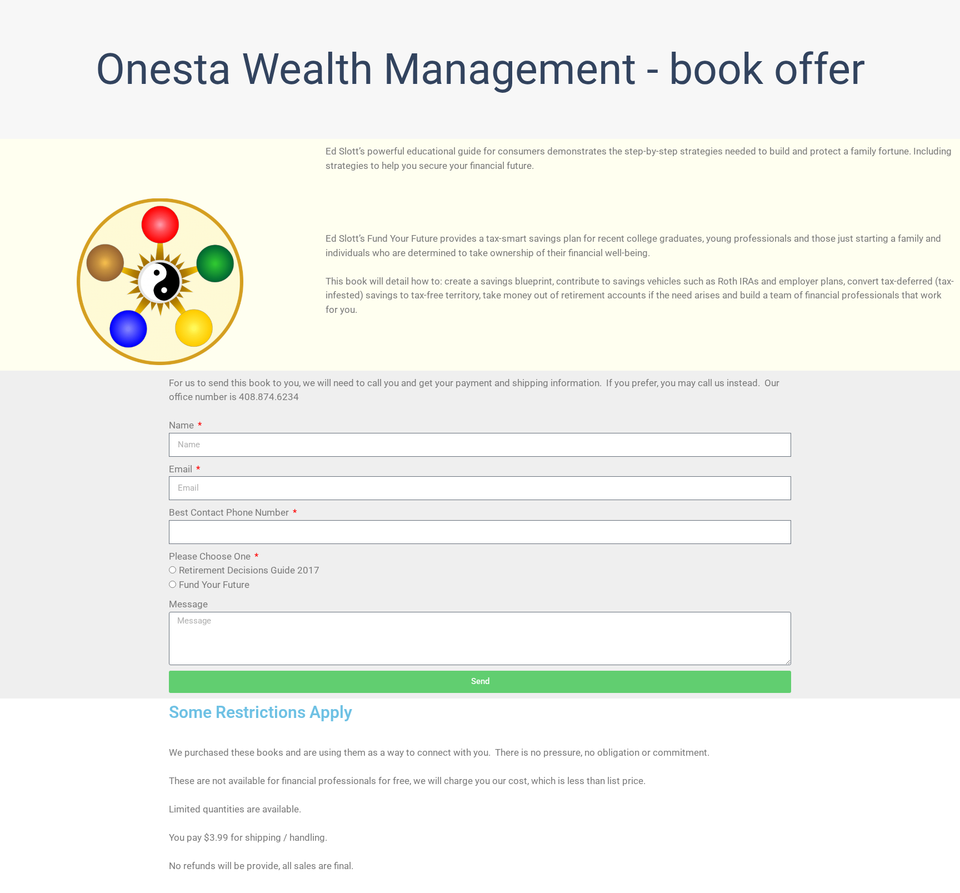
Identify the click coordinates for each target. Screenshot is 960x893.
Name (182, 425)
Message (188, 604)
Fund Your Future (214, 584)
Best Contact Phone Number (230, 512)
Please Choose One (211, 556)
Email (181, 469)
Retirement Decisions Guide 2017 (249, 570)
